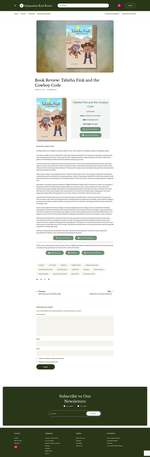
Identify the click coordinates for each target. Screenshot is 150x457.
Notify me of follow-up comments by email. (51, 358)
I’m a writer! (83, 406)
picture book (75, 274)
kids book (86, 269)
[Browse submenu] (26, 13)
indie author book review (45, 269)
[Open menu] (15, 5)
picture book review (89, 274)
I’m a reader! (69, 406)
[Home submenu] (18, 13)
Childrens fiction (76, 265)
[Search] (59, 5)
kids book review (98, 269)
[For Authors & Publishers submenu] (119, 13)
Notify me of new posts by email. (48, 362)
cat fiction (41, 265)
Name (38, 339)
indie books (75, 269)
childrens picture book (92, 265)
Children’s (63, 265)
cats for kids (52, 265)
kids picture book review (59, 274)
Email (38, 348)
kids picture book (43, 274)
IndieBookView (52, 89)
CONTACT (130, 5)
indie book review (62, 269)
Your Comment (41, 314)
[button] (90, 129)
